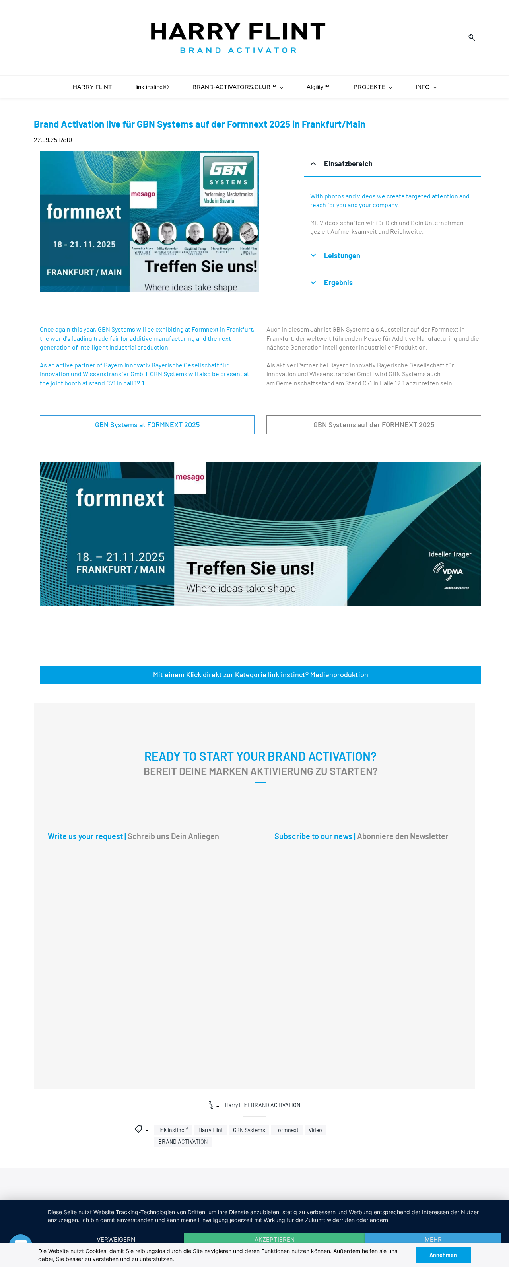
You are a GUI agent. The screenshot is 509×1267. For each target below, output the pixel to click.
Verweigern (116, 1239)
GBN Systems (249, 1130)
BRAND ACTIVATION (183, 1141)
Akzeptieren (274, 1239)
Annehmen (443, 1254)
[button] (392, 164)
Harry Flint (210, 1130)
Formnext (287, 1130)
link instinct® (173, 1130)
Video (315, 1130)
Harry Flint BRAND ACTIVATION (262, 1105)
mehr (433, 1239)
